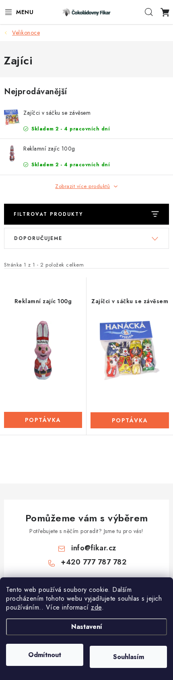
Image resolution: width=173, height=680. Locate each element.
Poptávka (43, 420)
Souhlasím (128, 656)
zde (96, 607)
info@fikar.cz (93, 548)
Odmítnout (44, 654)
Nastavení (86, 626)
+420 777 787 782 (93, 562)
